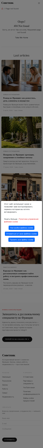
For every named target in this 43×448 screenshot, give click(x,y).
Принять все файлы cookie (21, 240)
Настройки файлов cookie (21, 228)
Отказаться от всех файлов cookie (21, 234)
